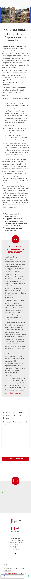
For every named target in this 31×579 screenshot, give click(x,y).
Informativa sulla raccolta (6, 577)
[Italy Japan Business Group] (15, 521)
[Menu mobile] (25, 3)
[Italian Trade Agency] (15, 529)
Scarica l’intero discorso (12, 393)
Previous (5, 499)
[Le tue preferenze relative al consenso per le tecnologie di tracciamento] (28, 576)
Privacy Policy (7, 570)
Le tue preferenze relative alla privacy (14, 575)
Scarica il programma (16, 458)
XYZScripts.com (24, 573)
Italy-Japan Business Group (4, 3)
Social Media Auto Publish (9, 573)
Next (26, 499)
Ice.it (17, 549)
